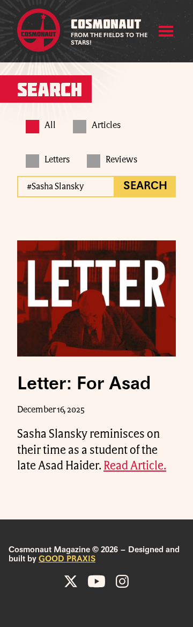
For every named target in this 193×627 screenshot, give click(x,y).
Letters (57, 159)
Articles (106, 125)
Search (145, 186)
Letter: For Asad (84, 384)
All (50, 125)
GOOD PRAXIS (67, 559)
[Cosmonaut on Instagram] (122, 581)
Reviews (121, 159)
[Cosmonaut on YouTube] (96, 581)
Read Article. (134, 466)
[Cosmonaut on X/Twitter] (70, 581)
